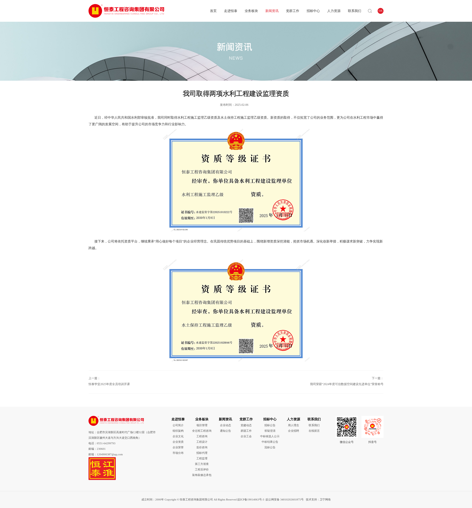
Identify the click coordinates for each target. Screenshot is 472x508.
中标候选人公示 (270, 436)
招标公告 (269, 425)
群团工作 (246, 430)
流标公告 (269, 447)
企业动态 (225, 425)
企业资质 (178, 441)
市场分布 (178, 452)
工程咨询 (201, 436)
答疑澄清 (269, 430)
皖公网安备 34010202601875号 (284, 499)
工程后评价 (202, 469)
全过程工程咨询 (201, 430)
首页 (213, 11)
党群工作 (292, 11)
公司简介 (178, 425)
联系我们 (354, 11)
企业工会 (246, 436)
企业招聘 (293, 430)
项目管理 (201, 425)
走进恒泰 (230, 11)
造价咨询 (201, 447)
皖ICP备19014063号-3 (251, 499)
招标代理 (201, 452)
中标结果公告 (270, 441)
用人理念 (293, 425)
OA (380, 10)
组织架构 (178, 430)
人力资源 (334, 11)
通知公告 (225, 430)
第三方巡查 (202, 463)
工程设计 (201, 441)
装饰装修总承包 (201, 475)
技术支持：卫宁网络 (317, 499)
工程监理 (201, 458)
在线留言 (314, 430)
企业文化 (178, 436)
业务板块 (251, 11)
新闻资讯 (272, 11)
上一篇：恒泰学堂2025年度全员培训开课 (109, 381)
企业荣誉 (178, 447)
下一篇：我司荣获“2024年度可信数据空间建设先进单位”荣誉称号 (347, 381)
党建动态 (246, 425)
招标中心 (313, 11)
